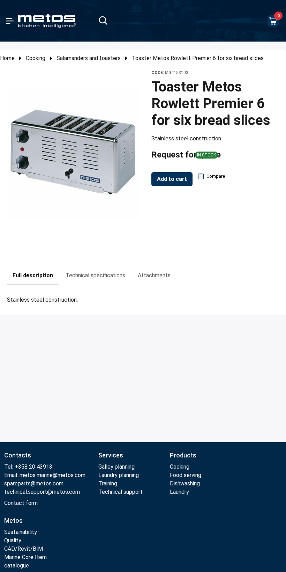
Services (110, 455)
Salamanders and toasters (89, 58)
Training (107, 483)
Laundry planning (118, 475)
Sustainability (20, 532)
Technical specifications (95, 275)
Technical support (120, 492)
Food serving (185, 475)
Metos (13, 520)
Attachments (154, 275)
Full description (33, 275)
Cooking (35, 58)
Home (7, 58)
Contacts (17, 455)
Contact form (21, 503)
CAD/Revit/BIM (23, 548)
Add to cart (172, 179)
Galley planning (116, 466)
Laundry (179, 492)
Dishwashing (185, 483)
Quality (12, 540)
